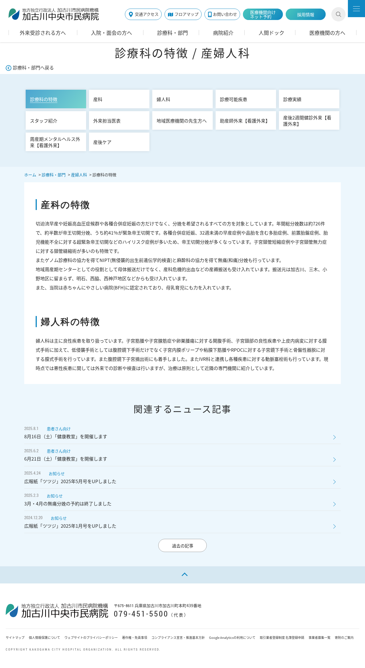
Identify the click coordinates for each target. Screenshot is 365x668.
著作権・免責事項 (134, 637)
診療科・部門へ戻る (33, 67)
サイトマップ (15, 637)
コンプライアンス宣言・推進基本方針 (178, 637)
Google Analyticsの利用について (232, 637)
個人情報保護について (44, 637)
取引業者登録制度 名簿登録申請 (282, 637)
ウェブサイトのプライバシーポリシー (91, 637)
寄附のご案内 (344, 637)
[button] (356, 8)
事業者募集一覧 (319, 637)
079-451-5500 (141, 613)
